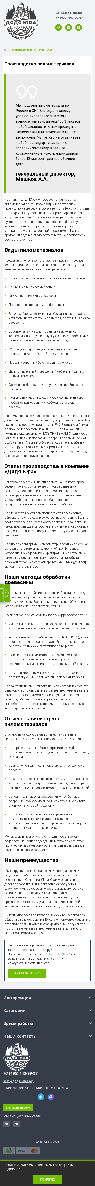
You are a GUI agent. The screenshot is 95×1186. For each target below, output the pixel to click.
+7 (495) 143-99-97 (57, 954)
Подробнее (11, 1169)
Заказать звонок (27, 973)
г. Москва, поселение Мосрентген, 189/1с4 (35, 1088)
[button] (69, 17)
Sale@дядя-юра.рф (69, 13)
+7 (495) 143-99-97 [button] (21, 1073)
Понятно (47, 1179)
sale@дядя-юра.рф (18, 1081)
